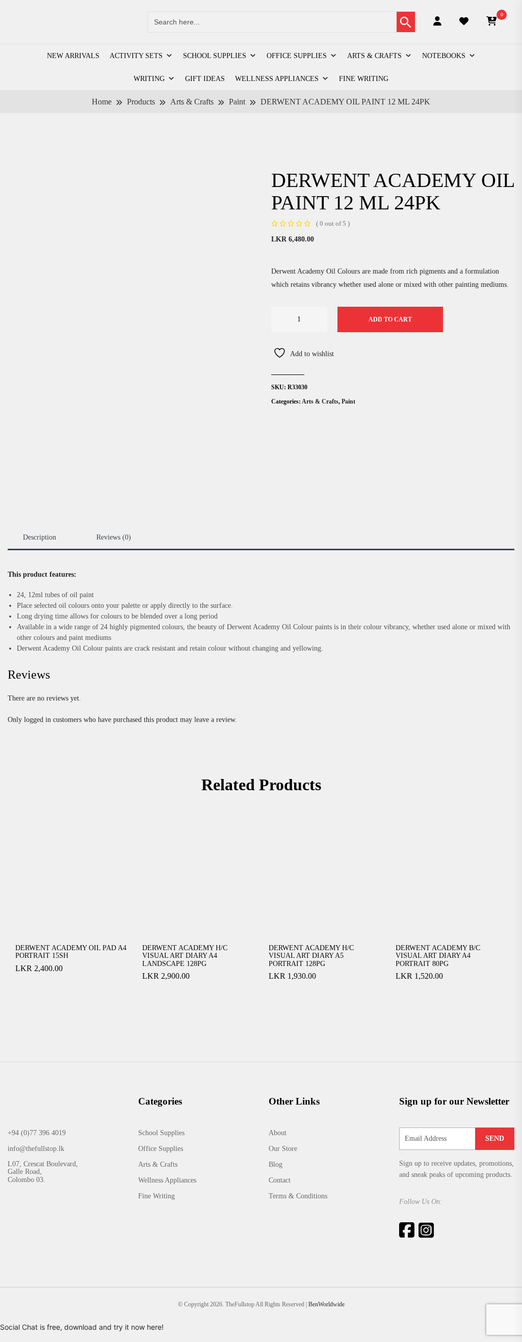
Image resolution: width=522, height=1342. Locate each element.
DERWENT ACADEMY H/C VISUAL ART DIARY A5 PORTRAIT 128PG (311, 956)
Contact (280, 1180)
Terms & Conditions (298, 1196)
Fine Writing (363, 79)
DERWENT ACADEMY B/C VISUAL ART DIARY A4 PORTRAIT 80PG (438, 956)
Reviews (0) (113, 537)
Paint (348, 401)
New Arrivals (73, 56)
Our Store (283, 1148)
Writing (149, 79)
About (277, 1133)
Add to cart (390, 319)
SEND (494, 1138)
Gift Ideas (205, 79)
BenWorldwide (326, 1304)
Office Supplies (297, 56)
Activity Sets (136, 56)
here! (155, 1327)
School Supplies (214, 56)
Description (39, 537)
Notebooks (443, 56)
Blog (275, 1164)
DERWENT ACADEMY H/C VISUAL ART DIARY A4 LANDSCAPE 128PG (184, 956)
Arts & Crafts (374, 56)
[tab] (39, 537)
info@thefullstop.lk (36, 1148)
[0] (491, 22)
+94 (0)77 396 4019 (37, 1133)
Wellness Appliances (277, 79)
